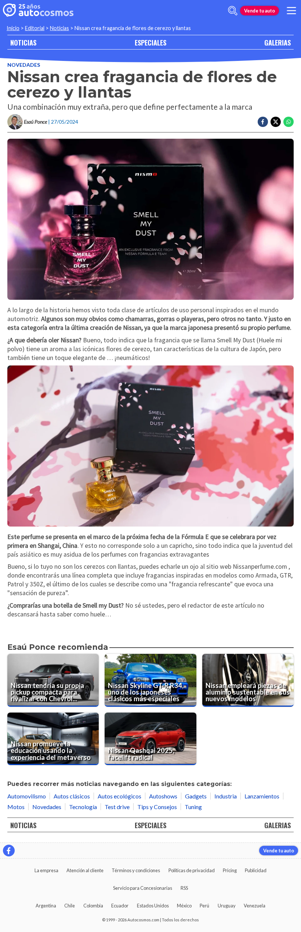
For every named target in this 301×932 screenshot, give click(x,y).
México (184, 906)
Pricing (230, 870)
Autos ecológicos (119, 796)
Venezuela (254, 906)
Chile (69, 906)
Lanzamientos (261, 796)
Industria (225, 796)
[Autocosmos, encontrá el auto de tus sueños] (38, 10)
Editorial (34, 28)
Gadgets (196, 796)
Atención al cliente (85, 870)
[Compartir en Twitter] (276, 122)
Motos (16, 806)
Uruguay (227, 906)
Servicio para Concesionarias (142, 888)
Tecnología (83, 806)
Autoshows (163, 796)
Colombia (93, 906)
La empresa (46, 870)
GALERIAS (277, 42)
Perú (204, 906)
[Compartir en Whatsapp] (288, 122)
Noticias (59, 28)
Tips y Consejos (157, 806)
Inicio (13, 28)
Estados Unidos (153, 906)
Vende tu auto (259, 11)
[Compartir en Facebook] (263, 122)
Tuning (193, 806)
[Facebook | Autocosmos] (9, 850)
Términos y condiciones (136, 870)
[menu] (291, 10)
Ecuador (119, 906)
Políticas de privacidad (191, 870)
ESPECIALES (150, 42)
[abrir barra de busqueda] (232, 10)
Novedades (23, 65)
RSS (184, 888)
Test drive (117, 806)
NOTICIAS (23, 42)
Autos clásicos (72, 796)
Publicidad (255, 870)
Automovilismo (26, 796)
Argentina (46, 906)
